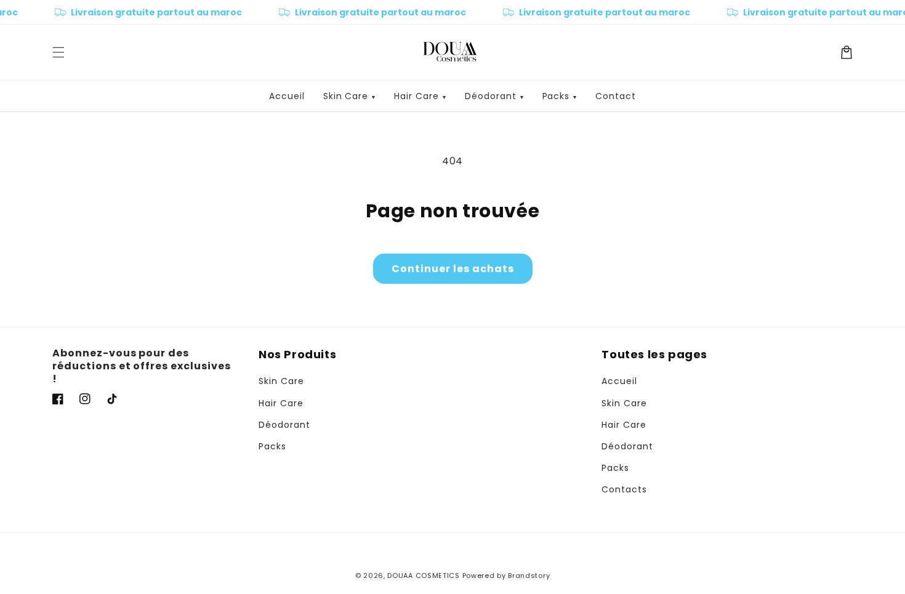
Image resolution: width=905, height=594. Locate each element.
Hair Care (420, 96)
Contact (615, 96)
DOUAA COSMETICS (423, 575)
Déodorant (494, 96)
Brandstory (529, 575)
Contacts (624, 489)
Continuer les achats (453, 269)
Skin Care (349, 96)
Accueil (287, 96)
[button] (58, 52)
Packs (559, 96)
